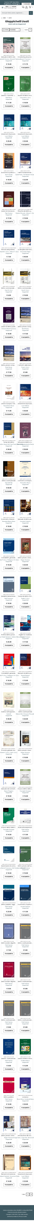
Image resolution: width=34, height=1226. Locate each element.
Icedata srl (15, 1216)
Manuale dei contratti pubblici (11, 789)
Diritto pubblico (9, 1097)
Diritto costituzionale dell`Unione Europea (14, 1020)
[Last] (31, 1194)
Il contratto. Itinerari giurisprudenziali (13, 519)
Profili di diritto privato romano (11, 635)
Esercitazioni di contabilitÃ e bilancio (13, 866)
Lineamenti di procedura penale (11, 134)
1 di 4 (26, 30)
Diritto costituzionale (9, 481)
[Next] (30, 29)
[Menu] (2, 7)
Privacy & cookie (23, 1216)
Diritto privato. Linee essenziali (11, 1135)
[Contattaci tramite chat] (23, 7)
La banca (25, 1097)
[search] (31, 13)
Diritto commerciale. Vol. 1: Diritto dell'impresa (16, 288)
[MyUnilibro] (26, 7)
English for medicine (25, 635)
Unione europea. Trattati (9, 404)
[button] (31, 7)
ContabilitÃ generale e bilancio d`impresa (15, 558)
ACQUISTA (9, 67)
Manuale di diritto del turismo (10, 57)
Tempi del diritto (8, 442)
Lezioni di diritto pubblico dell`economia (14, 326)
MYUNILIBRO (27, 4)
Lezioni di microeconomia (9, 211)
